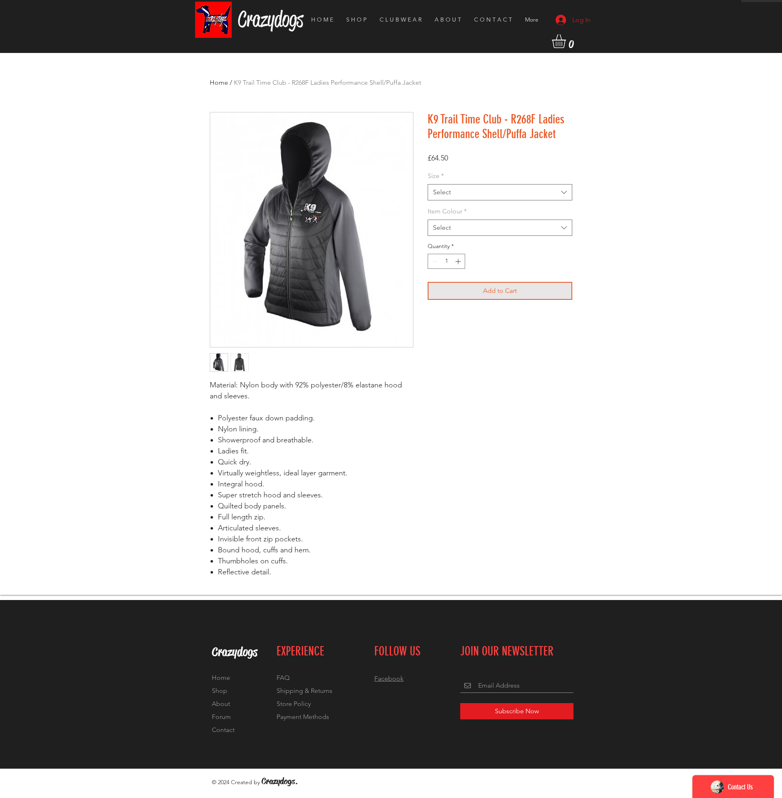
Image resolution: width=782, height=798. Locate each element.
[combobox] (500, 192)
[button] (567, 41)
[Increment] (459, 261)
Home (219, 82)
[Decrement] (434, 261)
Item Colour (447, 211)
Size (436, 176)
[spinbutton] (446, 261)
